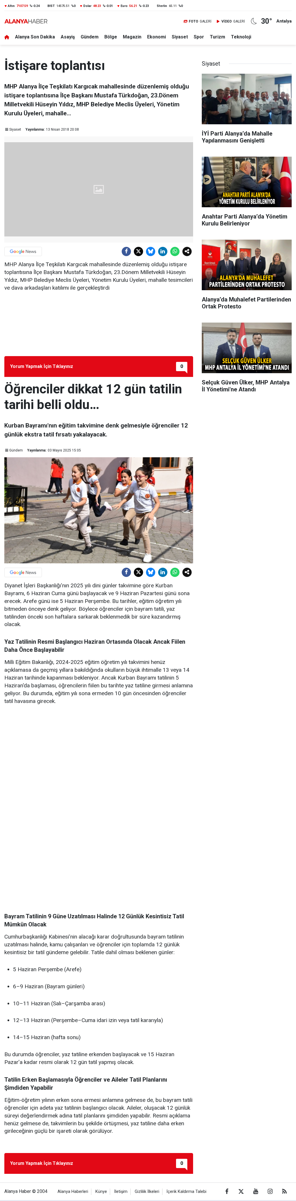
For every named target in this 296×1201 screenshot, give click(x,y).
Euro (124, 6)
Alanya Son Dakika (35, 37)
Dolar (87, 6)
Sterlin (162, 6)
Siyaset (180, 37)
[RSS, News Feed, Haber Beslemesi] (284, 1191)
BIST (51, 6)
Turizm (217, 37)
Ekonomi (156, 37)
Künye (101, 1191)
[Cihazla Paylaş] (187, 251)
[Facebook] (126, 251)
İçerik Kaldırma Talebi (186, 1191)
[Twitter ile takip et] (241, 1191)
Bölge (110, 37)
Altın (11, 6)
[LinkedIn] (162, 251)
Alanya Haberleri (73, 1191)
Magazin (132, 37)
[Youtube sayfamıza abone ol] (255, 1191)
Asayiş (68, 37)
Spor (199, 37)
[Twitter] (138, 251)
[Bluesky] (150, 251)
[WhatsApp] (175, 251)
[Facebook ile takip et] (226, 1191)
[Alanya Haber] (25, 21)
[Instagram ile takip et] (270, 1191)
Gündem (90, 37)
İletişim (120, 1191)
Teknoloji (241, 37)
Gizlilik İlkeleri (147, 1191)
